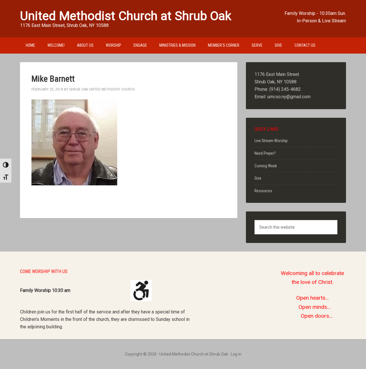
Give (257, 178)
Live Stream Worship (271, 140)
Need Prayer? (265, 153)
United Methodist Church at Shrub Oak (125, 16)
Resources (263, 191)
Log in (236, 354)
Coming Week (265, 166)
